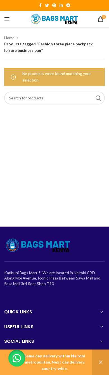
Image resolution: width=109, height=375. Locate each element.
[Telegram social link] (68, 5)
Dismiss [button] (100, 362)
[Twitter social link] (47, 5)
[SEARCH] (98, 98)
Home (9, 37)
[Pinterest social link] (54, 5)
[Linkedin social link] (61, 5)
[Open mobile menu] (7, 19)
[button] (16, 358)
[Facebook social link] (40, 5)
